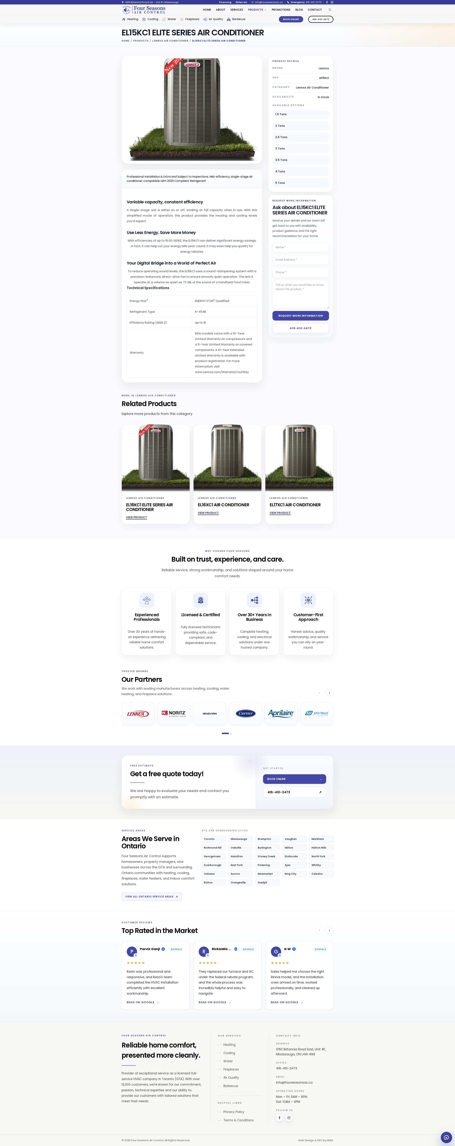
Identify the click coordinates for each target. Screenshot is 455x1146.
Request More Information (301, 316)
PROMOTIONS (281, 10)
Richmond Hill (212, 847)
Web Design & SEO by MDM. (315, 1140)
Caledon (317, 874)
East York (237, 865)
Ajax (287, 865)
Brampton (264, 839)
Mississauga (239, 839)
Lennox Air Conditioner (170, 40)
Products (141, 40)
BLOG (299, 10)
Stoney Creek (266, 856)
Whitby (316, 865)
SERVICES (236, 10)
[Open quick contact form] (446, 1137)
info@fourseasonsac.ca (294, 1082)
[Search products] (330, 9)
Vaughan (291, 839)
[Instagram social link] (332, 2)
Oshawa (209, 874)
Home (125, 40)
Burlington (264, 847)
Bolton (208, 882)
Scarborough (212, 865)
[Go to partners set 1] (225, 733)
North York (318, 856)
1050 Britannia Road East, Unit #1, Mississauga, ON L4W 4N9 (301, 1051)
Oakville (236, 847)
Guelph (262, 882)
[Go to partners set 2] (231, 733)
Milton (289, 847)
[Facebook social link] (327, 2)
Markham (318, 839)
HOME (207, 10)
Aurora (235, 874)
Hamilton (237, 856)
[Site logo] (144, 10)
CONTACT (315, 10)
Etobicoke (291, 856)
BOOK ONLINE (291, 19)
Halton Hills (319, 847)
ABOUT (220, 10)
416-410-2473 (320, 19)
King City (290, 874)
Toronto (209, 839)
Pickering (264, 865)
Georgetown (212, 856)
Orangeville (238, 882)
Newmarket (265, 874)
